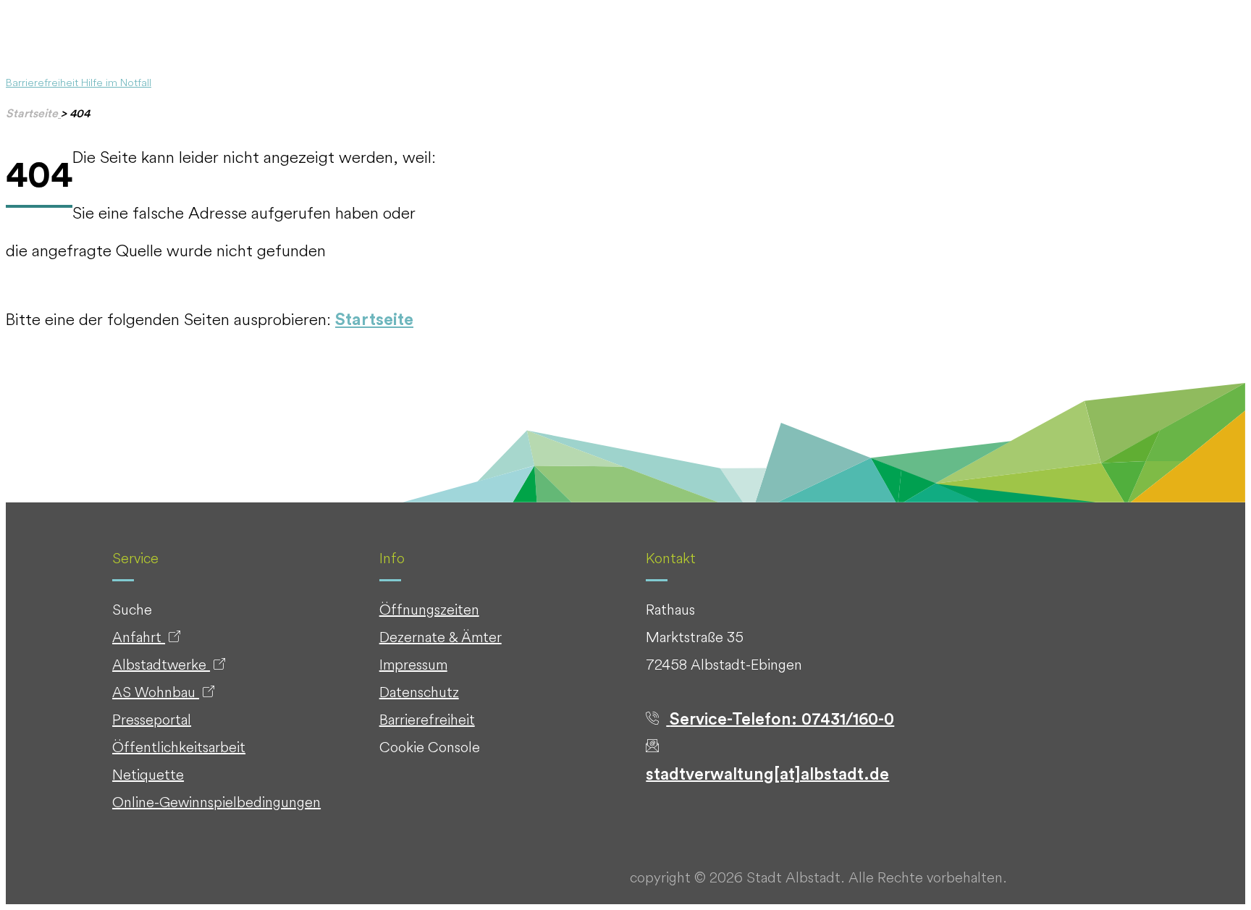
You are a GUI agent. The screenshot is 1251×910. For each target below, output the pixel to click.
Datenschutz (419, 692)
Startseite (374, 319)
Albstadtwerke (161, 664)
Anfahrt (138, 637)
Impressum (413, 664)
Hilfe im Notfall (116, 82)
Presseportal (151, 719)
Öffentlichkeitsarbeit (178, 747)
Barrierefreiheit (43, 82)
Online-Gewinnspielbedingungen (216, 802)
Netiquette (148, 774)
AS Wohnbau (155, 692)
